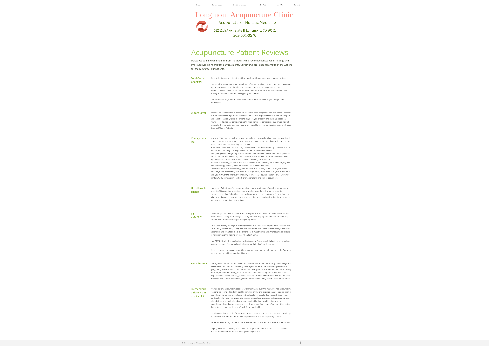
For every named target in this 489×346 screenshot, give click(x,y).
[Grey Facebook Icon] (300, 343)
